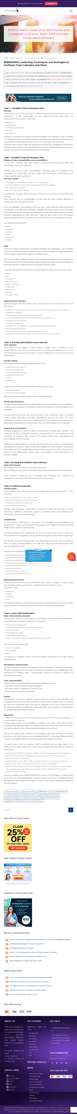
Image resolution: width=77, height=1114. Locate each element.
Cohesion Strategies (11, 795)
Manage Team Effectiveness (49, 798)
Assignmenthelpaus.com (32, 86)
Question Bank (14, 1078)
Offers (11, 1081)
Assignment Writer (18, 73)
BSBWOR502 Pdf (61, 791)
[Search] (70, 810)
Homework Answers (50, 58)
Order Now (12, 1087)
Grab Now (51, 3)
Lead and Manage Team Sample (48, 795)
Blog (10, 1084)
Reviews (12, 1090)
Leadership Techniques (29, 798)
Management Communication (15, 801)
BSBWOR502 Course (45, 791)
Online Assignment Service (61, 79)
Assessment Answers (12, 791)
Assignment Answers (15, 58)
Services (11, 1076)
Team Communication (35, 801)
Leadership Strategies (12, 798)
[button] (71, 557)
